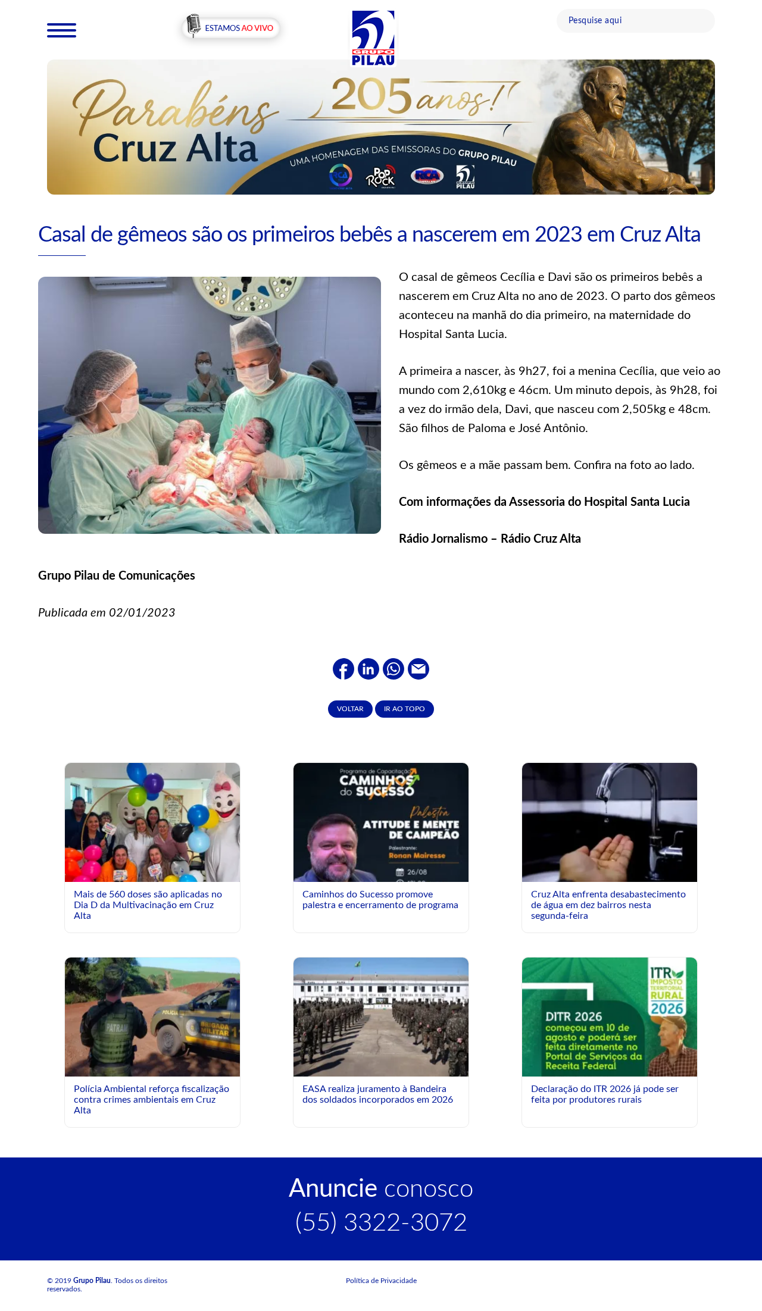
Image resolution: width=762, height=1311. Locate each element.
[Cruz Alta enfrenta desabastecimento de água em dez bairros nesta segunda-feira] (609, 822)
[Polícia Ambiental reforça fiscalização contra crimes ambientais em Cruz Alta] (152, 1016)
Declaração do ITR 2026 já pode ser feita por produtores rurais (605, 1094)
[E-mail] (418, 668)
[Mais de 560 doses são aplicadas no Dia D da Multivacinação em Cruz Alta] (152, 854)
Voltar (350, 708)
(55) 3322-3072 (381, 1222)
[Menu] (61, 29)
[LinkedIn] (368, 668)
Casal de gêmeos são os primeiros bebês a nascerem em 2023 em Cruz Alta (369, 235)
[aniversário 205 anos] (381, 126)
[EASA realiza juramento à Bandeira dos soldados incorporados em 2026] (381, 1016)
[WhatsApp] (393, 668)
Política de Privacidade (381, 1280)
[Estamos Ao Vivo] (231, 29)
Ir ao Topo (404, 708)
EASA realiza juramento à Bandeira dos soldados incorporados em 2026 (377, 1094)
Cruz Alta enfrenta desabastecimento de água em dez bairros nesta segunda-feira (608, 905)
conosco (381, 1189)
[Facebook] (343, 668)
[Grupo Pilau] (373, 37)
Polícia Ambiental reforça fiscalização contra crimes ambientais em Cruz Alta (151, 1099)
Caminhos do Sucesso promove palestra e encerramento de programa (380, 900)
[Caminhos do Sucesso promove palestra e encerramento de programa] (381, 872)
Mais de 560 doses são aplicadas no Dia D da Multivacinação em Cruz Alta (148, 905)
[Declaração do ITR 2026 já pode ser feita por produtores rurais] (609, 1066)
